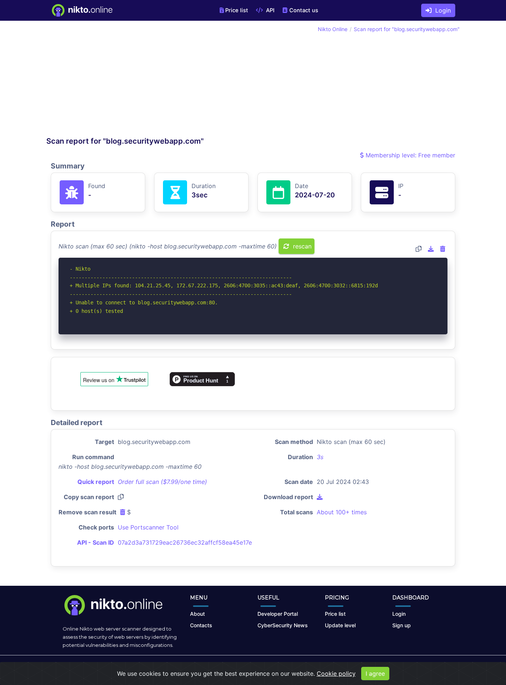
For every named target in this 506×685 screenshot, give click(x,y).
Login (441, 10)
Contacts (201, 625)
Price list (236, 10)
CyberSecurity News (282, 625)
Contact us (303, 10)
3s (320, 457)
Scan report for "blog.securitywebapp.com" (407, 29)
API (269, 10)
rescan (301, 246)
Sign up (401, 625)
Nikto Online (332, 29)
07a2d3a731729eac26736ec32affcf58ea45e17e (185, 542)
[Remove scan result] (442, 249)
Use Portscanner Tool (148, 527)
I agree (375, 673)
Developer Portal (277, 614)
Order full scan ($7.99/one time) (162, 481)
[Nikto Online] (82, 10)
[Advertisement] (149, 81)
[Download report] (431, 249)
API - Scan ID (95, 542)
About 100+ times (342, 512)
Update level (340, 625)
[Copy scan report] (419, 249)
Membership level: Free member (409, 155)
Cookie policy (336, 673)
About (197, 614)
